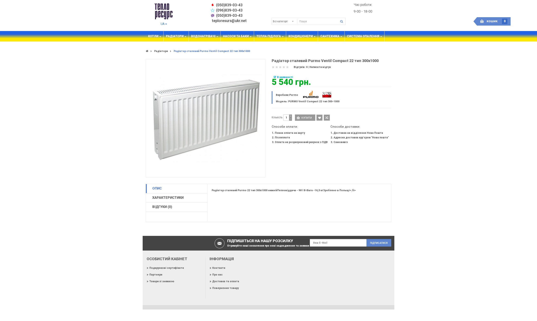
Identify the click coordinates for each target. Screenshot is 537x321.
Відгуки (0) (162, 207)
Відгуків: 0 (301, 67)
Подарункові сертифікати (166, 267)
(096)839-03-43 (229, 10)
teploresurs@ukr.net (229, 20)
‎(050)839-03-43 (229, 5)
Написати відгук (320, 67)
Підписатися (379, 243)
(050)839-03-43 (229, 15)
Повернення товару (225, 288)
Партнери (155, 274)
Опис (157, 188)
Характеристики (168, 198)
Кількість (277, 117)
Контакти (218, 267)
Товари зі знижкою (161, 281)
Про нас (217, 274)
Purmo (293, 95)
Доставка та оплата (225, 281)
